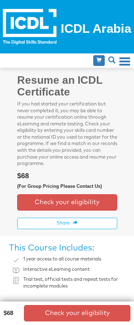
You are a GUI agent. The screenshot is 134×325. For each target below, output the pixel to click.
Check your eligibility (67, 202)
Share (64, 223)
